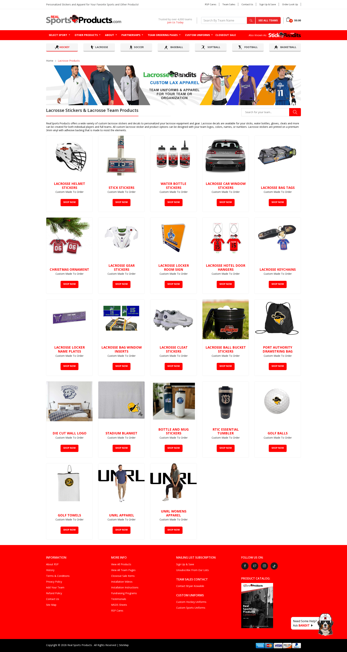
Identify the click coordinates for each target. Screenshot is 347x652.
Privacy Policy (54, 581)
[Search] (251, 20)
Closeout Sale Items (123, 576)
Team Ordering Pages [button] (163, 35)
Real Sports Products (80, 645)
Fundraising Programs (124, 593)
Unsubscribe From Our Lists (192, 570)
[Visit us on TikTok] (274, 566)
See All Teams (268, 20)
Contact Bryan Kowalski (190, 586)
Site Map (51, 604)
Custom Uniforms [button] (198, 35)
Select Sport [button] (58, 35)
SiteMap (124, 645)
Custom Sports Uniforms (190, 607)
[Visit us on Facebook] (245, 566)
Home (49, 60)
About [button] (110, 35)
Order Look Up (290, 4)
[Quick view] (88, 140)
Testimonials (118, 599)
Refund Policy (54, 593)
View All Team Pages (123, 570)
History (50, 570)
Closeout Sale (225, 35)
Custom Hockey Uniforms (191, 602)
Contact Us (247, 4)
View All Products (121, 564)
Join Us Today (175, 22)
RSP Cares (210, 4)
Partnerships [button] (131, 35)
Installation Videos (121, 581)
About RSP (52, 564)
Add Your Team (55, 587)
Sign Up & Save (267, 4)
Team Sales (228, 4)
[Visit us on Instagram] (264, 566)
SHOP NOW (69, 202)
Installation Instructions (124, 587)
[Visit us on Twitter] (254, 566)
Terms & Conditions (58, 576)
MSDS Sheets (119, 604)
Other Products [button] (86, 35)
